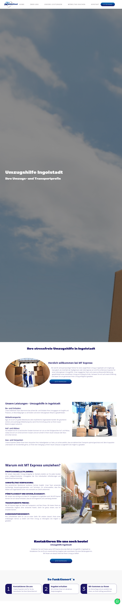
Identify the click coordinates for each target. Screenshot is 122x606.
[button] (117, 601)
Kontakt (95, 4)
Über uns (34, 4)
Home (21, 4)
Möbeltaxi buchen (76, 4)
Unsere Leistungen (53, 4)
